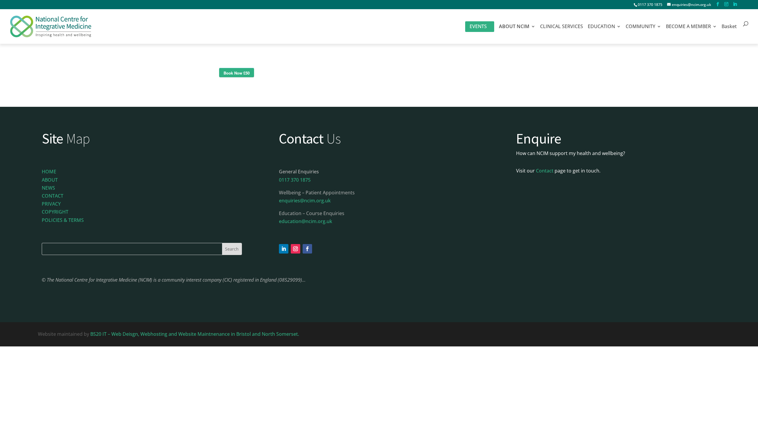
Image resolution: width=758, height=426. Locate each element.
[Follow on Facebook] (307, 249)
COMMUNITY (640, 27)
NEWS (48, 188)
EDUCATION (601, 27)
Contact (544, 170)
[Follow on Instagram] (295, 249)
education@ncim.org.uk (305, 221)
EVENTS (478, 26)
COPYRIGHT (55, 212)
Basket (729, 27)
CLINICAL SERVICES (561, 27)
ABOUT (50, 180)
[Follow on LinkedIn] (283, 249)
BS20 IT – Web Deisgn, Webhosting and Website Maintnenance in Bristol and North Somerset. (195, 334)
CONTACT (52, 196)
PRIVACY (51, 204)
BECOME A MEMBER (688, 27)
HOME (49, 171)
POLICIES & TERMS (63, 220)
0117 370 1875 (650, 4)
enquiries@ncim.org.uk (305, 200)
